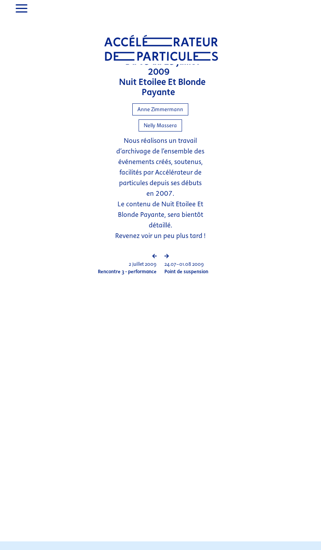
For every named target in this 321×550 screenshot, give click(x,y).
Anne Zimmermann (160, 109)
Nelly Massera (160, 125)
